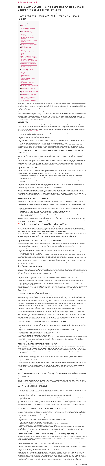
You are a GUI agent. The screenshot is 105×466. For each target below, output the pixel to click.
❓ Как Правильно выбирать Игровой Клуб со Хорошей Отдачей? (28, 37)
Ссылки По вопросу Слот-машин (29, 94)
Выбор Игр (23, 25)
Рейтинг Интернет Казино (27, 87)
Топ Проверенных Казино (27, 43)
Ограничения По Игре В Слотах (29, 100)
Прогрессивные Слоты (26, 31)
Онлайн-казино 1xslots (26, 84)
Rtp (22, 81)
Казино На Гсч (24, 76)
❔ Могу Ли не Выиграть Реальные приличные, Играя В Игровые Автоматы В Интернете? (29, 28)
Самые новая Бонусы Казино (28, 68)
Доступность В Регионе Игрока (29, 63)
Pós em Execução (28, 2)
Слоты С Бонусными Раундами (28, 56)
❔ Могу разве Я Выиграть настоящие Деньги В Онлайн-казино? (28, 71)
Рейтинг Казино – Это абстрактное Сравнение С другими (27, 49)
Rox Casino (24, 54)
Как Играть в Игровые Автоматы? (29, 85)
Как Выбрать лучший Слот (27, 82)
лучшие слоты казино (34, 130)
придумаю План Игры (26, 95)
